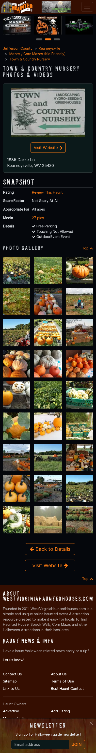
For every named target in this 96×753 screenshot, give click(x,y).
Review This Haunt (47, 192)
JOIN (77, 744)
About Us (59, 674)
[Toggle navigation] (87, 7)
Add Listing (60, 711)
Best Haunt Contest (67, 688)
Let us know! (13, 660)
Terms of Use (62, 681)
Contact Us (12, 674)
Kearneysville (49, 48)
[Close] (91, 723)
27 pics (38, 218)
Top (86, 248)
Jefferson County (17, 48)
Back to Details (52, 549)
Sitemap (10, 681)
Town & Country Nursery (29, 59)
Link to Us (11, 688)
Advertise (11, 711)
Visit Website (46, 147)
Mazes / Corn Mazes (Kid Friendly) (37, 54)
